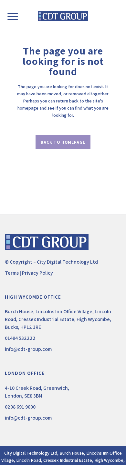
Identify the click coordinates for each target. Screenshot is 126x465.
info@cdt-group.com (28, 349)
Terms (12, 272)
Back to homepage (63, 142)
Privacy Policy (37, 272)
